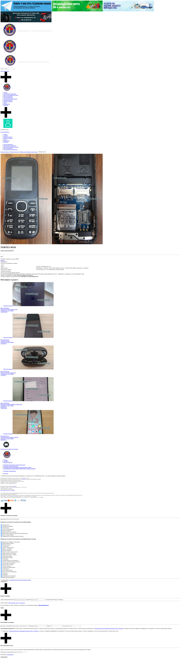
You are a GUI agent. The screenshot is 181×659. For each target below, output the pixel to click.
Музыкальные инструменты (9, 576)
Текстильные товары (7, 570)
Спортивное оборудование (8, 567)
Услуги (5, 102)
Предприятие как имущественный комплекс (13, 536)
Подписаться (4, 581)
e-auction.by (14, 486)
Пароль (29, 599)
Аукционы (6, 461)
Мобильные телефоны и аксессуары (11, 542)
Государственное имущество (10, 99)
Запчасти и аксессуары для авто (10, 551)
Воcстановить (4, 657)
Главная (5, 92)
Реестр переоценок (8, 96)
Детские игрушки (6, 566)
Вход (8, 71)
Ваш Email (3, 519)
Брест (1, 490)
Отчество (65, 626)
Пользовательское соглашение (10, 466)
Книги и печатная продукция (9, 571)
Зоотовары (4, 573)
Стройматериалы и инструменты (10, 560)
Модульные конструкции (8, 577)
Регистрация (4, 71)
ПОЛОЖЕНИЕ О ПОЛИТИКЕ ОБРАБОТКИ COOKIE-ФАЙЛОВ (19, 468)
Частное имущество (8, 97)
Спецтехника (5, 527)
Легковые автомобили (7, 526)
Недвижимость (6, 525)
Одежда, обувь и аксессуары (9, 553)
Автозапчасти (5, 568)
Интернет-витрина (7, 101)
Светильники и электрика (8, 563)
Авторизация (10, 654)
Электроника (5, 546)
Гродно (10, 490)
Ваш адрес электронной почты (8, 626)
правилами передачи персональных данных (20, 580)
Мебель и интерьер (6, 549)
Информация (6, 104)
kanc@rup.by (24, 479)
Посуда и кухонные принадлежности (11, 561)
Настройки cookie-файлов (9, 471)
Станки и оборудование (8, 529)
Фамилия (31, 626)
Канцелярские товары (7, 557)
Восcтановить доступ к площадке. (17, 602)
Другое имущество (6, 530)
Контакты (5, 105)
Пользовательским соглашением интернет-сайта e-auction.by (109, 628)
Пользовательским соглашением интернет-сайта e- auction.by (24, 631)
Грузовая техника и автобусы (9, 532)
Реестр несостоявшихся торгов (10, 95)
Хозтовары (4, 574)
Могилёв (13, 490)
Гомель (7, 490)
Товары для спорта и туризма (9, 554)
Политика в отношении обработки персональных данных (17, 467)
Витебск (4, 490)
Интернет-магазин (7, 100)
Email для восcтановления (7, 652)
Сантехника (5, 559)
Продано (3, 260)
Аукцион (5, 135)
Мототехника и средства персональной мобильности (15, 533)
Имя (48, 626)
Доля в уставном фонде (8, 534)
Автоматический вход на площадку (54, 599)
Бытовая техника (6, 544)
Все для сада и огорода (7, 564)
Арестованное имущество (9, 93)
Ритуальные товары (7, 556)
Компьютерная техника (8, 543)
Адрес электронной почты (7, 599)
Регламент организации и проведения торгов (14, 464)
